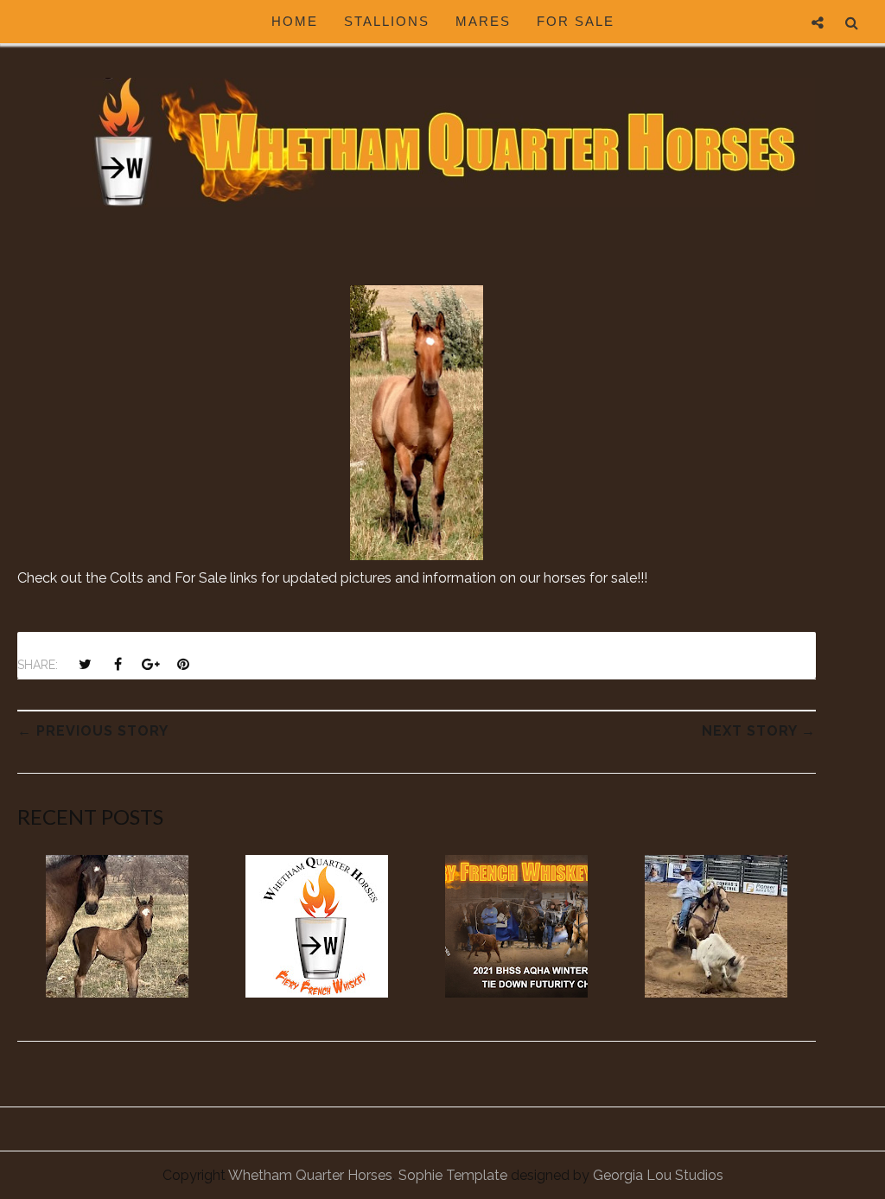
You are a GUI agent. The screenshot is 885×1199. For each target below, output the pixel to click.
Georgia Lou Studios (658, 1175)
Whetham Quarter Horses (310, 1175)
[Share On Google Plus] (150, 664)
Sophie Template (452, 1175)
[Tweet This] (85, 664)
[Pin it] (183, 664)
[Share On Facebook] (117, 664)
